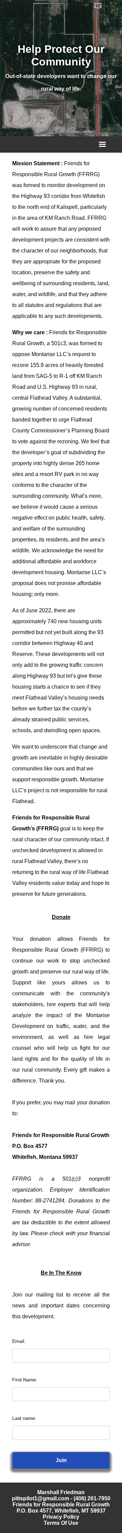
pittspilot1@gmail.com (40, 1498)
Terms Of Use (61, 1523)
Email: (18, 1341)
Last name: (24, 1418)
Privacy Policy (61, 1517)
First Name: (24, 1379)
